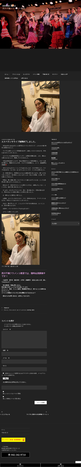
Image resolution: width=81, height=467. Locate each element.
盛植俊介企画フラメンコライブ (58, 203)
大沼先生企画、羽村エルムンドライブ (60, 208)
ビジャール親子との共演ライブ (58, 197)
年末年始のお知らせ (56, 213)
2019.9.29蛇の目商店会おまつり (58, 183)
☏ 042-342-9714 (17, 454)
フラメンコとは (16, 74)
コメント (7, 329)
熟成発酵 (53, 157)
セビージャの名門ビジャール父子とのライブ (61, 142)
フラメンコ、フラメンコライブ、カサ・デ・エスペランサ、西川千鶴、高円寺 (19, 310)
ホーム (6, 74)
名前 (5, 350)
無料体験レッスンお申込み (11, 78)
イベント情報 (36, 74)
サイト (5, 365)
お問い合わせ (24, 78)
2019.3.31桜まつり (55, 178)
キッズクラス (26, 74)
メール (6, 358)
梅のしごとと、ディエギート (58, 162)
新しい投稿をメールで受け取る (12, 398)
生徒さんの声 (64, 74)
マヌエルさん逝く (55, 147)
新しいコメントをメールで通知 (12, 393)
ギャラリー (55, 74)
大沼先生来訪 (54, 152)
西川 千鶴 (13, 139)
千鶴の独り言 (46, 74)
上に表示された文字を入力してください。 (15, 382)
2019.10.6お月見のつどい (57, 188)
